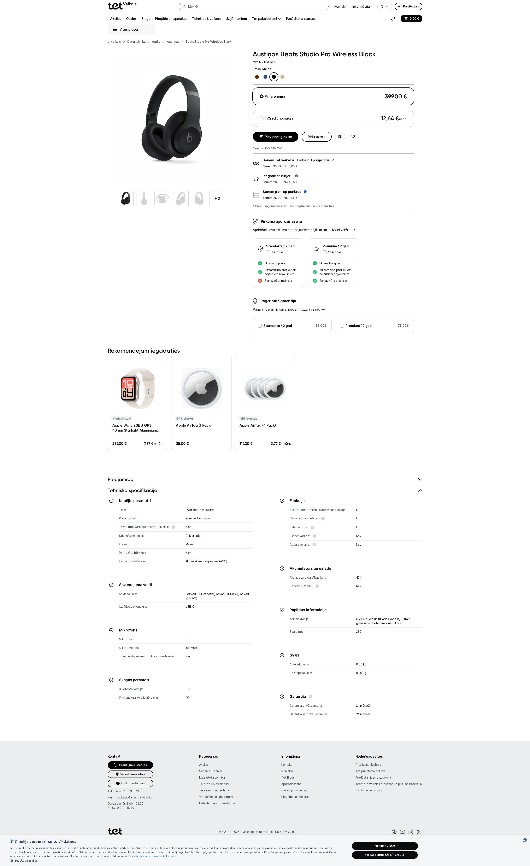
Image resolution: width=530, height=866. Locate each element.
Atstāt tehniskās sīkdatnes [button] (385, 855)
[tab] (265, 479)
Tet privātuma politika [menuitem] (370, 771)
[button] (384, 6)
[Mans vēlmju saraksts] (392, 18)
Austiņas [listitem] (173, 41)
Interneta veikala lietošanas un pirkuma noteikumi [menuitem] (388, 784)
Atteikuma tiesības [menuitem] (368, 764)
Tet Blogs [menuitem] (288, 777)
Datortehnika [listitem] (136, 41)
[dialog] (265, 850)
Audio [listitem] (156, 41)
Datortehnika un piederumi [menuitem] (217, 803)
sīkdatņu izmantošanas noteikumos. (153, 856)
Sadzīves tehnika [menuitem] (211, 771)
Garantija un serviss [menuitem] (294, 790)
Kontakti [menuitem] (340, 6)
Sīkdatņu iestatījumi (368, 790)
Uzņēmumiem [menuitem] (236, 19)
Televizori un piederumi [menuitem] (215, 790)
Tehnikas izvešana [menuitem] (206, 19)
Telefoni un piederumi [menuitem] (214, 784)
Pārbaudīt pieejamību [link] (313, 160)
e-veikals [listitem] (114, 41)
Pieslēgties (411, 6)
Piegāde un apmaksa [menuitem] (171, 19)
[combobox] (525, 840)
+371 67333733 (129, 791)
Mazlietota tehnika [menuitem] (212, 777)
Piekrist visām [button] (385, 846)
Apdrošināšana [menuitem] (291, 784)
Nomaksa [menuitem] (287, 771)
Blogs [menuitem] (145, 19)
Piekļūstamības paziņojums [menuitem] (373, 777)
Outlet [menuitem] (131, 19)
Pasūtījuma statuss (300, 19)
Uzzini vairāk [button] (339, 230)
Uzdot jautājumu (133, 783)
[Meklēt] (184, 6)
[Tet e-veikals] (122, 6)
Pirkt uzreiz (316, 137)
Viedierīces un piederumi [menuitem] (216, 796)
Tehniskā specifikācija (132, 490)
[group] (363, 6)
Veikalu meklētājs (132, 774)
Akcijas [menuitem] (115, 19)
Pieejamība (121, 479)
